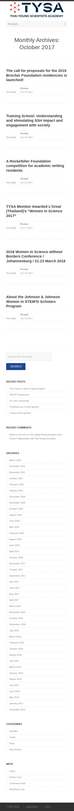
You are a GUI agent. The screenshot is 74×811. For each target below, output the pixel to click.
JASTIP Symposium (19, 394)
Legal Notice (32, 806)
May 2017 (14, 594)
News (12, 743)
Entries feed (15, 777)
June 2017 (14, 588)
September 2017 (17, 576)
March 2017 (15, 606)
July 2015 (14, 661)
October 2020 (16, 509)
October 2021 (16, 478)
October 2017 (16, 569)
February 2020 (16, 533)
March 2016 (15, 636)
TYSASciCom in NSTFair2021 (24, 407)
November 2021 (17, 472)
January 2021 (16, 490)
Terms (48, 806)
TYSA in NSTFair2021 (20, 413)
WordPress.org (16, 789)
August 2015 (15, 655)
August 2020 (15, 515)
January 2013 (16, 703)
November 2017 (17, 563)
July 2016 (14, 630)
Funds (12, 737)
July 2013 (14, 685)
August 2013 (15, 679)
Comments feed (17, 783)
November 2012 (17, 709)
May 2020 (14, 527)
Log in (12, 771)
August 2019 (15, 539)
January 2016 (16, 648)
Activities (13, 731)
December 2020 (17, 496)
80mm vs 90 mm (17, 434)
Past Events (15, 749)
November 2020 (17, 502)
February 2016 (16, 642)
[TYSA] (37, 10)
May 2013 (14, 697)
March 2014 (15, 667)
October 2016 (16, 618)
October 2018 (16, 557)
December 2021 (17, 466)
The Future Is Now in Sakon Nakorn (27, 388)
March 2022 (15, 460)
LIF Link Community (19, 401)
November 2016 (17, 612)
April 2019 (14, 551)
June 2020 (14, 521)
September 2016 (17, 624)
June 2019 (14, 545)
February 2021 (16, 484)
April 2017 (14, 600)
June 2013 (14, 691)
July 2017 (14, 581)
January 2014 (16, 673)
